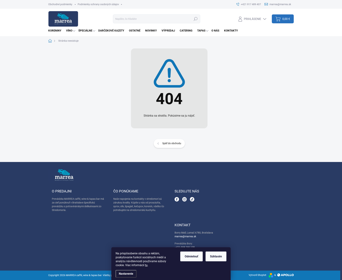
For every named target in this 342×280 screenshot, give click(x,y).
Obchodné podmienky (60, 4)
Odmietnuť (191, 256)
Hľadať (195, 18)
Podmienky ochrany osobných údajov (98, 4)
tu (146, 265)
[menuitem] (56, 30)
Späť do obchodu (171, 143)
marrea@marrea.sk (185, 236)
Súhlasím (216, 256)
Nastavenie (126, 273)
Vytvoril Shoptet (257, 275)
